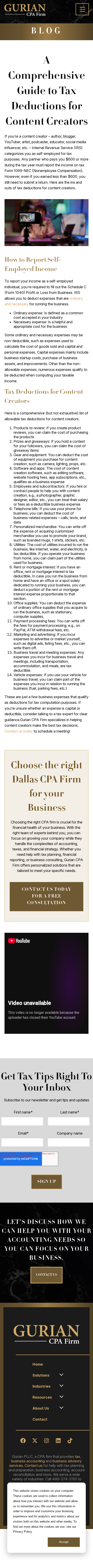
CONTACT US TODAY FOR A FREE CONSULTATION (46, 896)
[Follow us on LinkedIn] (58, 1440)
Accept (63, 1542)
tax (77, 1456)
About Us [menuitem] (41, 1408)
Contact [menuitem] (40, 1419)
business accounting (28, 1461)
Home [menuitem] (38, 1364)
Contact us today (19, 731)
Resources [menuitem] (42, 1397)
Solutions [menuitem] (41, 1375)
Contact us (33, 1465)
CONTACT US (46, 1275)
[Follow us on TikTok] (69, 1440)
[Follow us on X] (34, 1440)
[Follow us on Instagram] (46, 1440)
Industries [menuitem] (42, 1386)
